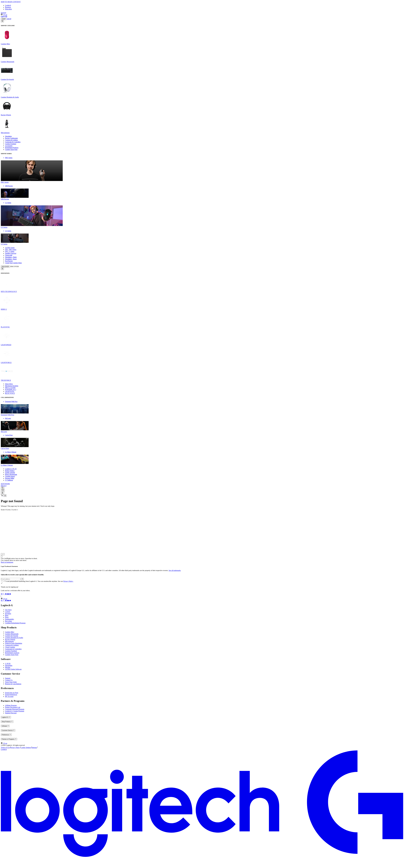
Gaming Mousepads (11, 634)
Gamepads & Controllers (13, 649)
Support (3, 13)
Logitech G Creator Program (14, 711)
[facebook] (6, 594)
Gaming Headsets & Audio (14, 637)
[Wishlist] (3, 490)
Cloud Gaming (10, 647)
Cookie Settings (26, 747)
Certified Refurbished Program (15, 623)
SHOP (4, 19)
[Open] (5, 496)
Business (8, 7)
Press (7, 617)
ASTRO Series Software (13, 669)
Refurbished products (12, 653)
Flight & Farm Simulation (13, 643)
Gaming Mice (9, 632)
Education (8, 9)
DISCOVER (5, 266)
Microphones (9, 641)
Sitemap (34, 747)
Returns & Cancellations (13, 684)
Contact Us (9, 680)
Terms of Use (5, 747)
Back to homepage (7, 562)
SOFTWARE (5, 484)
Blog (6, 615)
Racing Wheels (10, 639)
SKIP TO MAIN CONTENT (11, 2)
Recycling (8, 621)
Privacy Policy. (68, 581)
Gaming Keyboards (11, 636)
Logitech (8, 5)
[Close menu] (2, 21)
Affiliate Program (11, 705)
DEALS (3, 486)
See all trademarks (175, 570)
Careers (7, 612)
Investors (8, 613)
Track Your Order (11, 682)
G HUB (7, 663)
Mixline (7, 667)
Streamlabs (8, 665)
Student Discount (11, 713)
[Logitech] (4, 17)
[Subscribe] (22, 579)
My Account (9, 696)
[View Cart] (2, 496)
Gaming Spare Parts (11, 655)
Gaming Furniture (11, 651)
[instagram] (2, 594)
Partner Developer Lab (12, 707)
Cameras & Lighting (12, 645)
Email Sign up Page (11, 693)
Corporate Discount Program (14, 709)
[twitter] (4, 594)
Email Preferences (11, 694)
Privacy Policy (15, 747)
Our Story (8, 610)
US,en (5, 15)
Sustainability (9, 619)
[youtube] (8, 594)
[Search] (2, 488)
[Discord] (10, 594)
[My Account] (2, 493)
